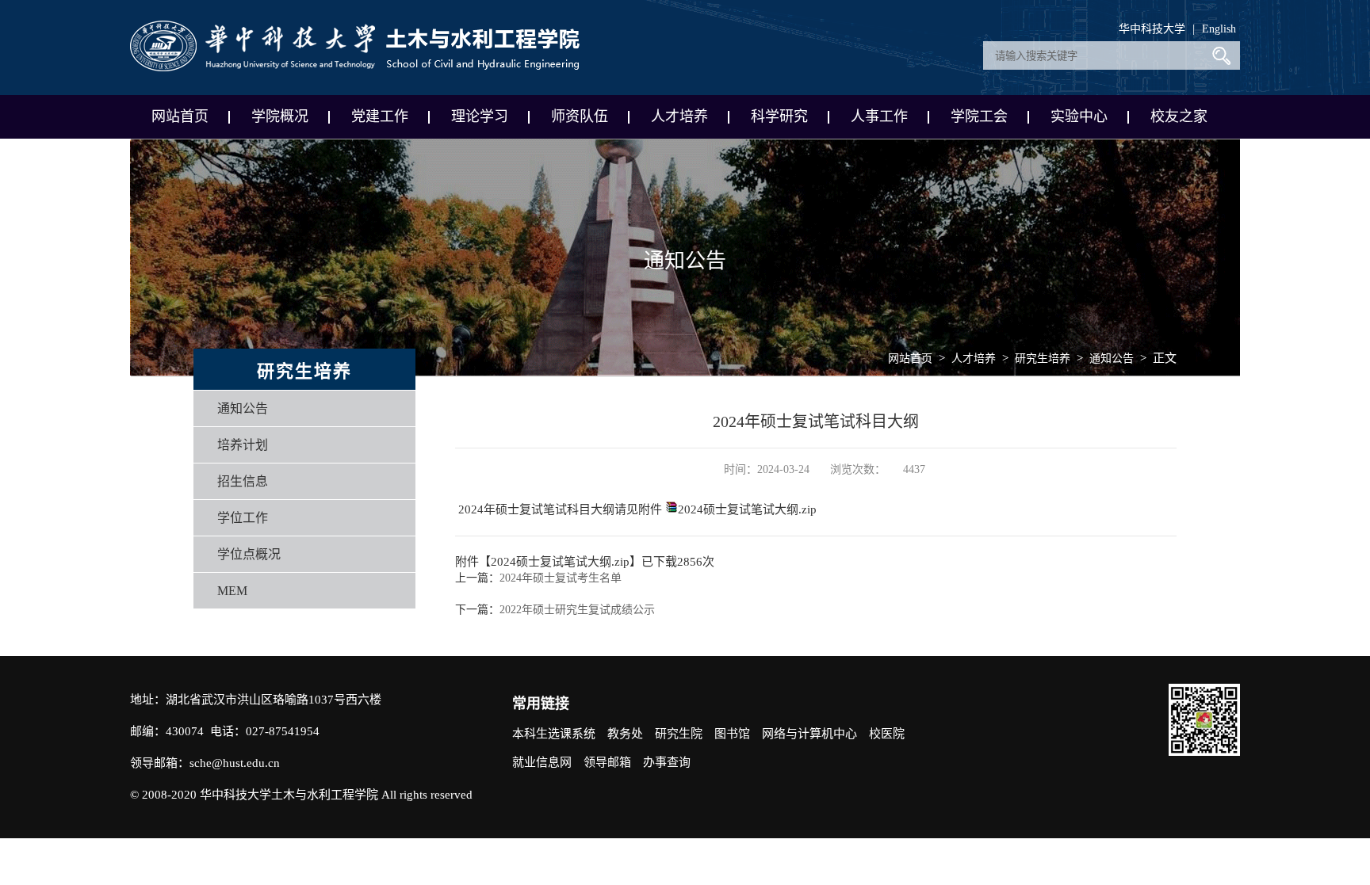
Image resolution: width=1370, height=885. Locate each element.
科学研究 (779, 116)
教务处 (625, 733)
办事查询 (667, 762)
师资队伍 (579, 116)
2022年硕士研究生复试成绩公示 (577, 610)
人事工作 (879, 116)
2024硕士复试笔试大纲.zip (747, 509)
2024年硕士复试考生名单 (560, 578)
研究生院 (678, 733)
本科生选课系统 (553, 733)
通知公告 (242, 408)
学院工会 (979, 116)
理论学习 (479, 116)
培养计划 (242, 445)
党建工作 (379, 116)
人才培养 (679, 116)
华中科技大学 (1152, 29)
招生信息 (242, 481)
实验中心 (1079, 116)
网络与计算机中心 (809, 733)
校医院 (887, 733)
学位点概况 (249, 554)
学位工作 (242, 518)
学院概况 (279, 116)
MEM (232, 590)
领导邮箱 (607, 762)
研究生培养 (1042, 358)
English (1219, 29)
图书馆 (732, 733)
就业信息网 (542, 762)
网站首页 (180, 116)
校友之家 (1178, 116)
